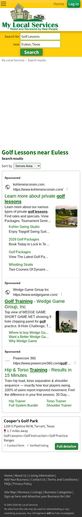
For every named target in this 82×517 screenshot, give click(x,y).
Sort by (7, 165)
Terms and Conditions (62, 479)
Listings (37, 492)
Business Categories (58, 492)
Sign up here (12, 496)
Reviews (23, 492)
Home (8, 475)
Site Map (10, 492)
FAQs (7, 484)
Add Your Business (16, 479)
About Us (21, 475)
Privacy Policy (22, 484)
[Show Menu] (3, 4)
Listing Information (41, 475)
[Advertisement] (41, 105)
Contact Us (38, 479)
